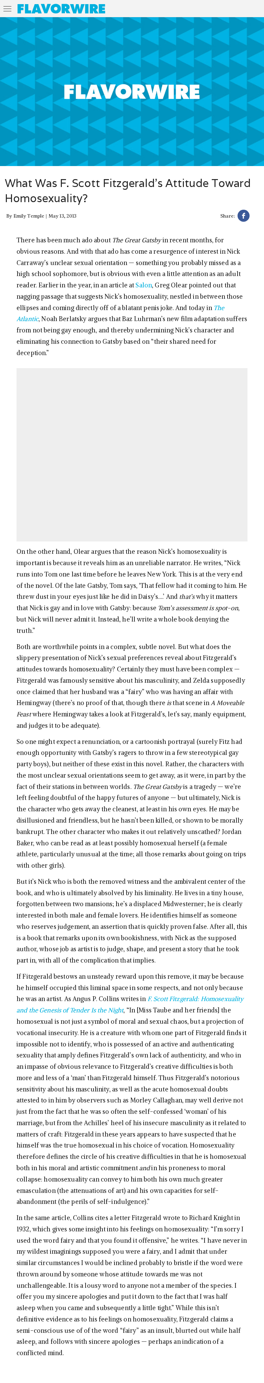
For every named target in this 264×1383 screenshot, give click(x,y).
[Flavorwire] (61, 8)
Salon (143, 285)
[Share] (244, 217)
